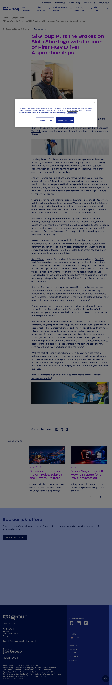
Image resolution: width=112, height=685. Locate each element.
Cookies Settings (45, 120)
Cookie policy (72, 113)
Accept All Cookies (65, 120)
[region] (56, 113)
